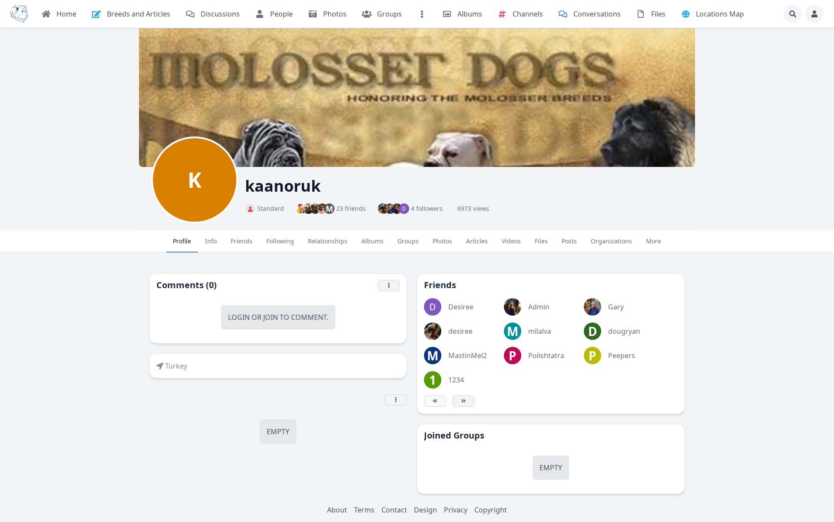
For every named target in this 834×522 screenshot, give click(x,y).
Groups (408, 241)
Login (239, 317)
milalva (539, 331)
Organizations (611, 241)
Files (541, 241)
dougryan (624, 331)
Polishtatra (546, 355)
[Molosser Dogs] (19, 14)
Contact (394, 510)
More (653, 241)
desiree (460, 331)
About (337, 510)
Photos (442, 241)
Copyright (490, 510)
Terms (364, 510)
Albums (372, 241)
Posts (569, 241)
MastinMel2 (467, 355)
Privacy (455, 510)
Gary (616, 307)
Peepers (621, 355)
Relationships (328, 241)
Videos (511, 241)
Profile (182, 241)
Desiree (460, 307)
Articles (477, 241)
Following (280, 241)
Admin (538, 307)
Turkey (176, 366)
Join (270, 317)
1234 (456, 380)
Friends (241, 241)
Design (425, 510)
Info (211, 241)
